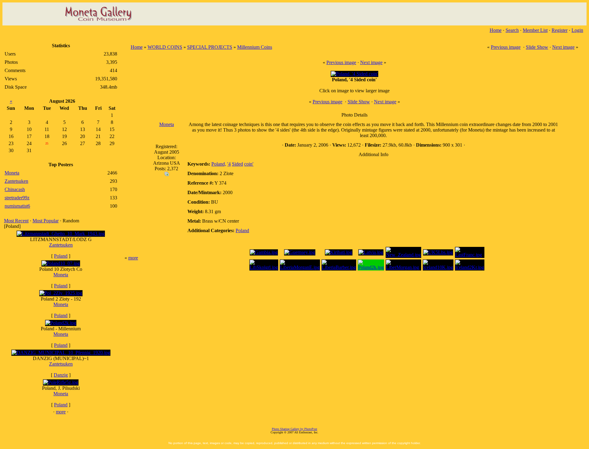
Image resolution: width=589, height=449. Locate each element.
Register (560, 30)
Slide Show (537, 47)
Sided (237, 164)
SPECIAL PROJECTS (209, 47)
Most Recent (16, 220)
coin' (248, 164)
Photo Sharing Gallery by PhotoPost (294, 429)
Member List (535, 30)
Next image (563, 47)
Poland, (218, 164)
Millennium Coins (254, 47)
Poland (60, 256)
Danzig (61, 375)
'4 (229, 164)
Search (512, 30)
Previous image (506, 47)
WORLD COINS (165, 47)
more (61, 411)
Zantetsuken (61, 245)
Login (577, 30)
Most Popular (46, 220)
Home (496, 30)
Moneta (60, 274)
